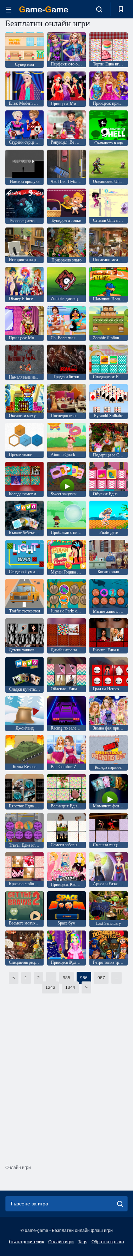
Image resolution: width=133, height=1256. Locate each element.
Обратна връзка (108, 1241)
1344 (70, 987)
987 (101, 977)
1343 (50, 987)
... (51, 977)
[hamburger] (8, 9)
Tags (82, 1241)
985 (66, 977)
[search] (120, 1203)
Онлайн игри (61, 1241)
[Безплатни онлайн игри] (43, 9)
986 (84, 977)
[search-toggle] (99, 9)
